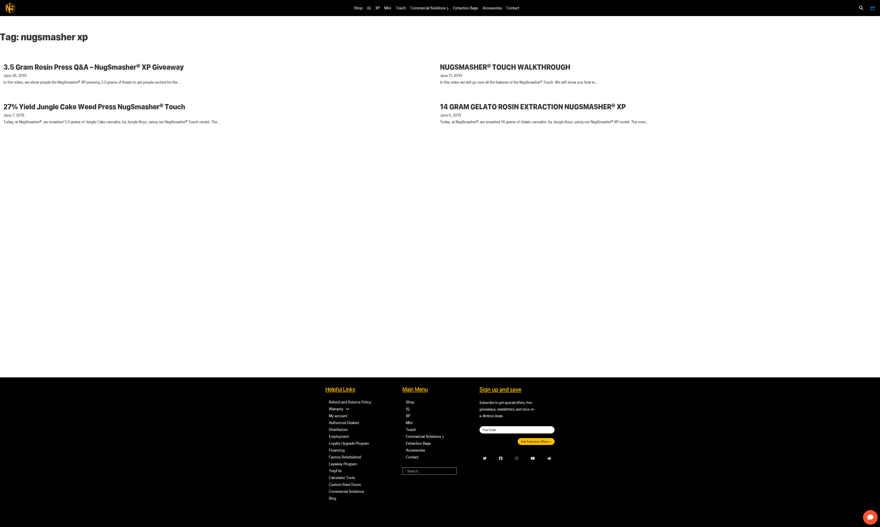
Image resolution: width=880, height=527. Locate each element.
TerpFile (335, 470)
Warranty (336, 408)
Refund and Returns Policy (350, 402)
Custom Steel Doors (345, 484)
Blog (332, 498)
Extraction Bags (465, 7)
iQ (369, 7)
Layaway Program (343, 463)
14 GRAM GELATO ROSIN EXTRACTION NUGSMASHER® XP (533, 106)
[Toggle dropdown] (861, 8)
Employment (339, 436)
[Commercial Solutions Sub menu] (447, 8)
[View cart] (872, 8)
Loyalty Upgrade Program (349, 443)
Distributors (338, 429)
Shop (358, 7)
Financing (337, 450)
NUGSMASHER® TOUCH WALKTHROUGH (505, 67)
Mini (387, 7)
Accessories (492, 7)
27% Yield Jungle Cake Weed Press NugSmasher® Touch (94, 106)
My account (338, 415)
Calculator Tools (342, 477)
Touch (401, 7)
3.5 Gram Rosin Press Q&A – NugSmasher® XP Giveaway (93, 67)
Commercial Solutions (428, 7)
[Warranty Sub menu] (348, 409)
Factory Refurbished (345, 457)
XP (377, 7)
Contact (512, 7)
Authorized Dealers (344, 422)
